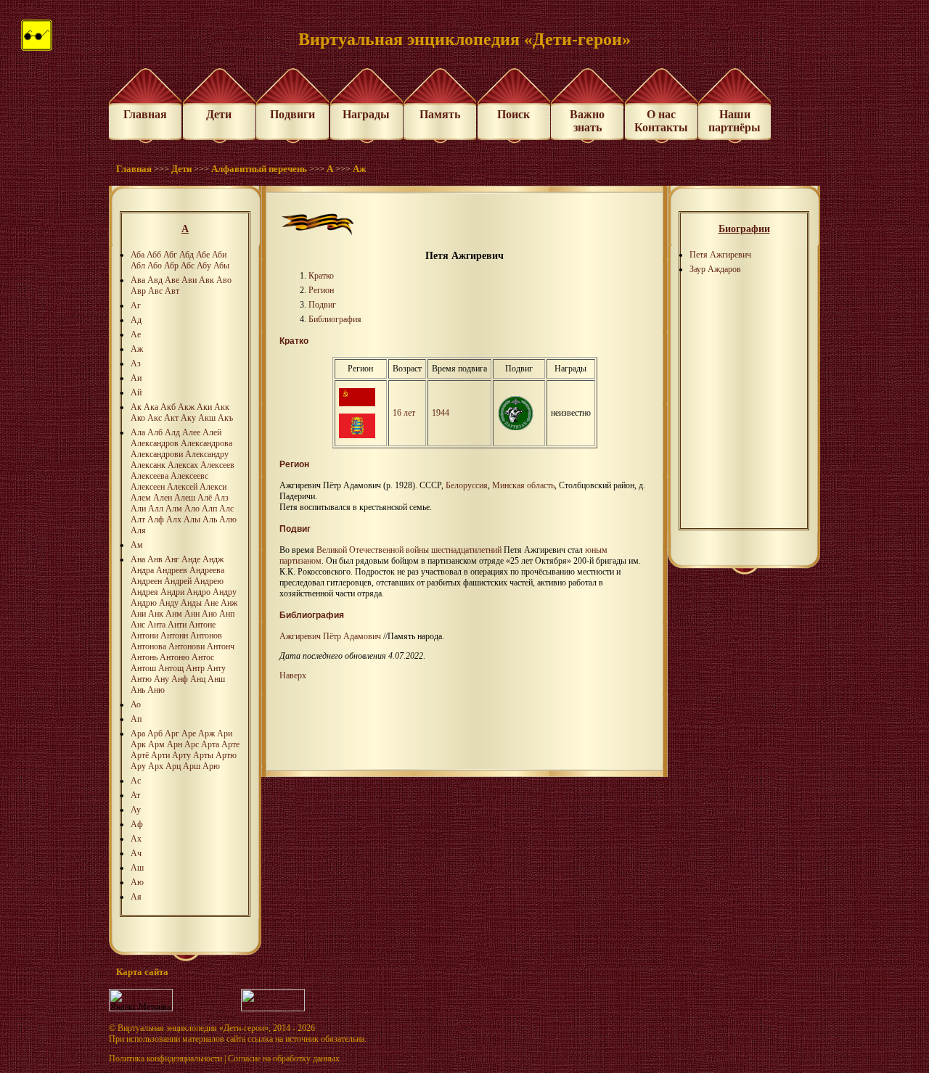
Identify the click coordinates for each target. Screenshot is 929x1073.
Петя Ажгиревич (720, 255)
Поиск (513, 114)
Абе (203, 255)
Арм (156, 744)
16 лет (404, 413)
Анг (172, 559)
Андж (213, 559)
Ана (138, 559)
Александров (155, 443)
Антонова (148, 646)
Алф (155, 519)
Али (138, 508)
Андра (142, 570)
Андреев (171, 570)
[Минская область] (357, 435)
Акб (168, 407)
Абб (154, 255)
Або (154, 265)
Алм (173, 508)
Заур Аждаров (715, 269)
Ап (136, 719)
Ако (138, 418)
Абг (170, 255)
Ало (192, 508)
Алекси (213, 487)
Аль (209, 519)
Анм (173, 614)
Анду (169, 603)
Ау (136, 810)
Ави (189, 280)
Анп (226, 614)
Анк (155, 614)
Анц (197, 679)
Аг (136, 305)
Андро (198, 592)
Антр (195, 668)
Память (440, 114)
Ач (136, 853)
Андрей (178, 581)
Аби (219, 255)
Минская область (523, 485)
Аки (204, 407)
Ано (209, 614)
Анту (216, 668)
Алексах (183, 465)
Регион (321, 290)
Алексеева (149, 476)
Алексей (182, 487)
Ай (136, 392)
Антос (203, 657)
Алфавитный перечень (259, 168)
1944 (440, 413)
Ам (137, 545)
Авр (138, 291)
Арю (211, 766)
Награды (366, 114)
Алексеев (217, 465)
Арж (206, 733)
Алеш (184, 498)
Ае (136, 334)
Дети (219, 114)
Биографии (744, 228)
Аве (172, 280)
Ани (138, 614)
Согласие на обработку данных (284, 1058)
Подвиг (322, 305)
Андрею (209, 581)
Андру (225, 592)
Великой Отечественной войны (372, 550)
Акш (207, 418)
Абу (204, 265)
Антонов (206, 635)
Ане (211, 603)
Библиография (334, 319)
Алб (155, 432)
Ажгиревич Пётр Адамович (330, 636)
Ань (138, 690)
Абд (186, 255)
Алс (226, 508)
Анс (138, 625)
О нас (661, 114)
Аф (137, 824)
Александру (207, 454)
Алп (209, 508)
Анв (155, 559)
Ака (151, 407)
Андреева (206, 570)
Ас (136, 781)
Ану (161, 679)
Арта (210, 744)
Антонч (220, 646)
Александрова (206, 443)
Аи (136, 378)
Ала (138, 432)
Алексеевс (189, 476)
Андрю (144, 603)
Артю (226, 755)
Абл (138, 265)
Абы (221, 265)
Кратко (321, 276)
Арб (155, 733)
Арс (191, 744)
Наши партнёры (734, 120)
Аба (137, 255)
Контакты (661, 127)
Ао (136, 704)
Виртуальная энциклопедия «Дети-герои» (193, 1028)
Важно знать (587, 120)
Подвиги (292, 114)
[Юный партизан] (515, 427)
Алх (173, 519)
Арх (155, 766)
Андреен (146, 581)
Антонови (186, 646)
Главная (145, 114)
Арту (181, 755)
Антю (141, 679)
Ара (138, 733)
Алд (172, 432)
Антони (144, 635)
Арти (160, 755)
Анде (190, 559)
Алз (221, 498)
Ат (135, 795)
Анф (179, 679)
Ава (138, 280)
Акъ (225, 418)
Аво (224, 280)
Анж (229, 603)
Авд (155, 280)
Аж (359, 168)
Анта (156, 625)
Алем (141, 498)
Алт (138, 519)
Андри (172, 592)
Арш (191, 766)
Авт (172, 291)
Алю (228, 519)
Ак (136, 407)
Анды (191, 603)
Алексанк (148, 465)
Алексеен (148, 487)
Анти (177, 625)
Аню (156, 690)
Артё (140, 755)
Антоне (202, 625)
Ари (224, 733)
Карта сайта (142, 971)
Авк (206, 280)
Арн (174, 744)
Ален (162, 498)
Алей (211, 432)
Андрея (144, 592)
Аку (188, 418)
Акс (154, 418)
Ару (138, 766)
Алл (155, 508)
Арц (173, 766)
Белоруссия (467, 485)
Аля (138, 530)
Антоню (174, 657)
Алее (191, 432)
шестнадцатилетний (466, 550)
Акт (171, 418)
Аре (188, 733)
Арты (203, 755)
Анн (192, 614)
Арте (230, 744)
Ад (136, 320)
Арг (172, 733)
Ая (136, 897)
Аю (137, 882)
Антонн (174, 635)
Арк (138, 744)
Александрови (157, 454)
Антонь (144, 657)
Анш (216, 679)
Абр (171, 265)
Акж (186, 407)
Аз (136, 363)
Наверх (292, 675)
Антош (143, 668)
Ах (136, 839)
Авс (155, 291)
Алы (192, 519)
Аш (137, 868)
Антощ (171, 668)
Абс (188, 265)
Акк (221, 407)
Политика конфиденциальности (165, 1058)
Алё (204, 498)
